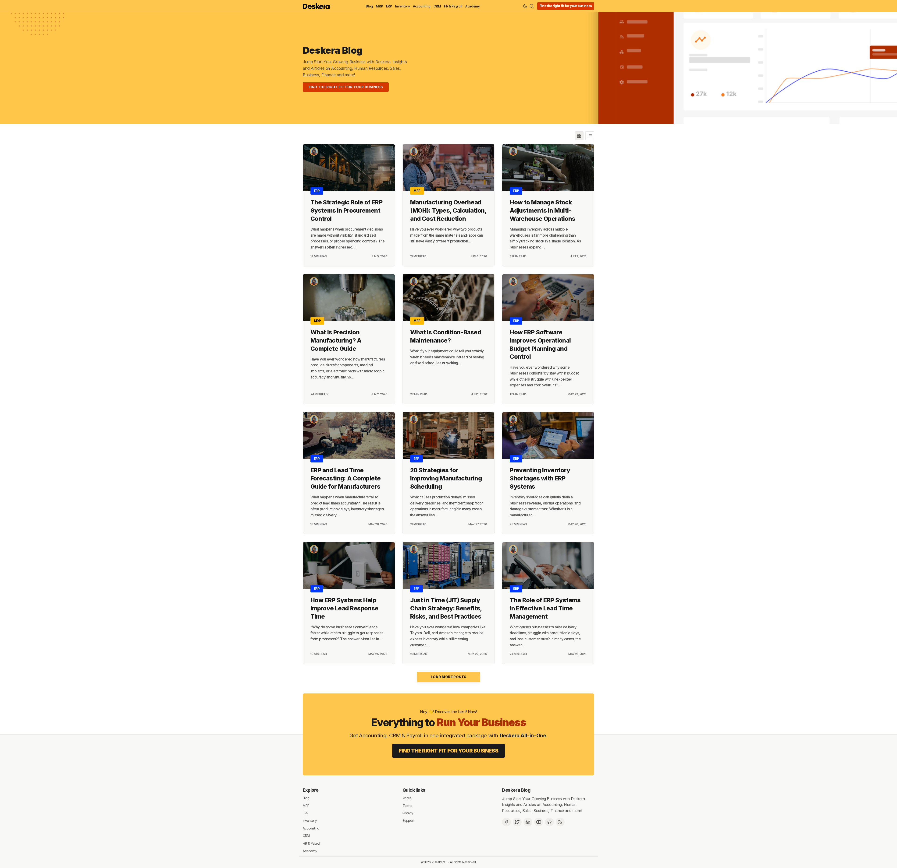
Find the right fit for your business (566, 6)
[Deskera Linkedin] (527, 822)
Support (408, 820)
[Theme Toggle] (525, 6)
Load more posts (448, 677)
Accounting (422, 6)
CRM (437, 6)
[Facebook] (506, 822)
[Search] (531, 6)
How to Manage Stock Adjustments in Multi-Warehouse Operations (542, 210)
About (406, 798)
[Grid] (579, 135)
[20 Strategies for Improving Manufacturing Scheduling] (449, 435)
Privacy (407, 813)
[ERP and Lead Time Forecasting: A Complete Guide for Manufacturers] (349, 435)
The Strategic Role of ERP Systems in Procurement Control (346, 210)
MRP (379, 6)
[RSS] (560, 822)
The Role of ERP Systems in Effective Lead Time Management (545, 608)
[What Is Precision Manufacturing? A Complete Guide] (349, 297)
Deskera (439, 862)
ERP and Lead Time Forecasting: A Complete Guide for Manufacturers (345, 478)
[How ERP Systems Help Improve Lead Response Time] (349, 565)
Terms (407, 805)
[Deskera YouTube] (538, 822)
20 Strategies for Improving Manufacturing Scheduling (446, 478)
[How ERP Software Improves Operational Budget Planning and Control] (548, 297)
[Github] (549, 822)
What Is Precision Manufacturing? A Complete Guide (336, 340)
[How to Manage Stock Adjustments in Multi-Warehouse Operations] (548, 167)
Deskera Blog (332, 50)
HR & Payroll (453, 6)
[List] (589, 135)
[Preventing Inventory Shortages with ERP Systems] (548, 435)
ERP (389, 6)
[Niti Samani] (313, 151)
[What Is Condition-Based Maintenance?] (449, 297)
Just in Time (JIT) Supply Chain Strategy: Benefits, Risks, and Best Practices (446, 608)
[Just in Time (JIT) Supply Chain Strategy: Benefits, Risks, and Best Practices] (449, 565)
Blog (369, 6)
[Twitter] (517, 822)
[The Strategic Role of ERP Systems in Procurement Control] (349, 167)
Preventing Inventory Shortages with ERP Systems (540, 478)
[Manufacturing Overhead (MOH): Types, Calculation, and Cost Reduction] (449, 167)
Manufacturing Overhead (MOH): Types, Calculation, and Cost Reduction (448, 210)
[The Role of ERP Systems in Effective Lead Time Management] (548, 565)
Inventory (402, 6)
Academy (472, 6)
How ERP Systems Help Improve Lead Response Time (344, 608)
